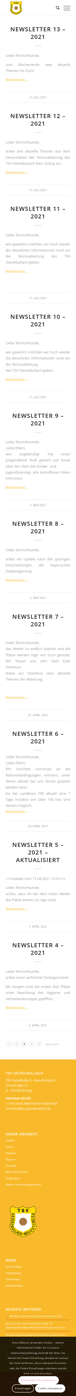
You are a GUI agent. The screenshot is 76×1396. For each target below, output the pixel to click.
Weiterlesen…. (17, 79)
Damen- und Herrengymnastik (23, 1184)
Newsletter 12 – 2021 (38, 119)
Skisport (10, 1159)
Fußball (10, 1140)
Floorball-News (14, 1285)
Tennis (9, 1147)
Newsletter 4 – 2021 (38, 949)
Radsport (11, 1153)
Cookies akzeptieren (50, 1388)
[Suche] (56, 8)
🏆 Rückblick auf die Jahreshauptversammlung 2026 (34, 1316)
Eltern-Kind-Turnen (16, 1172)
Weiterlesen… (17, 811)
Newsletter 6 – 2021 (38, 737)
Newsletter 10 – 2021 (38, 320)
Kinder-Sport (13, 1178)
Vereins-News (13, 1266)
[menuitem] (56, 8)
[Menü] (65, 8)
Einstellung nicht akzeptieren (38, 1380)
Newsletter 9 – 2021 (38, 419)
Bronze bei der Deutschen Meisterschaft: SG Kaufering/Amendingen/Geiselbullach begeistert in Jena (36, 1325)
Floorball (11, 1165)
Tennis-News (13, 1279)
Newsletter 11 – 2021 (38, 212)
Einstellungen (23, 1388)
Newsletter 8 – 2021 (38, 527)
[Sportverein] (31, 8)
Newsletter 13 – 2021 (38, 33)
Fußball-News (13, 1273)
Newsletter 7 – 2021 (38, 620)
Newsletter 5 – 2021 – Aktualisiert (38, 852)
